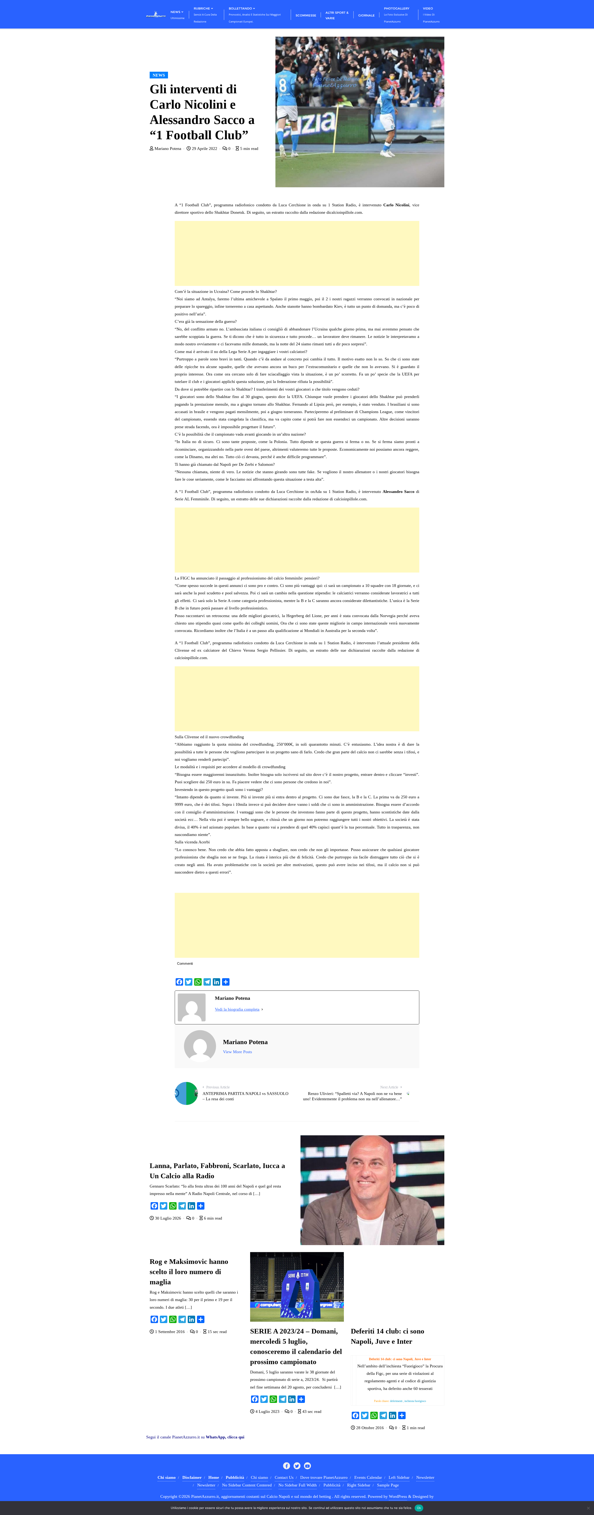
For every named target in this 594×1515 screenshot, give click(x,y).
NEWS (159, 75)
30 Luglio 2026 (168, 1218)
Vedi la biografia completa (237, 1009)
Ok (419, 1508)
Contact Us (284, 1477)
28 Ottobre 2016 (370, 1427)
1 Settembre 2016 (170, 1331)
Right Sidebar (358, 1485)
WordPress (398, 1496)
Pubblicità (331, 1485)
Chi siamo (259, 1477)
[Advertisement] (297, 253)
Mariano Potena (167, 148)
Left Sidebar (399, 1477)
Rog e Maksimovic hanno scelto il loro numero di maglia (189, 1272)
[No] (588, 1508)
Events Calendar (368, 1477)
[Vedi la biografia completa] (262, 1009)
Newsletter (425, 1477)
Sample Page (388, 1485)
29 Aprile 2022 (204, 148)
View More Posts (237, 1051)
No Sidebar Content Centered (247, 1485)
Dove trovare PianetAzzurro (324, 1477)
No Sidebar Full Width (297, 1485)
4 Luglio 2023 (267, 1411)
